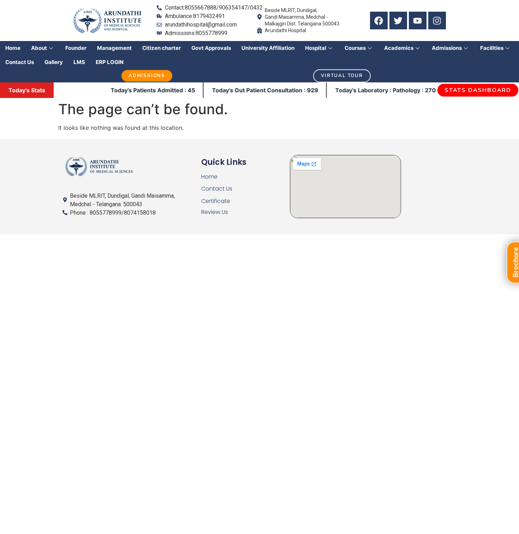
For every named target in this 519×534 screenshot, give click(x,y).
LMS (79, 62)
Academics (398, 48)
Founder (75, 48)
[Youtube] (417, 20)
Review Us (214, 212)
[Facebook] (379, 20)
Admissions (447, 48)
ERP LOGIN (110, 62)
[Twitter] (398, 20)
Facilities (491, 48)
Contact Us (19, 62)
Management (114, 48)
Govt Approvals (211, 48)
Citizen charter (161, 48)
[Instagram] (437, 20)
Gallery (53, 62)
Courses (355, 48)
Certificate (215, 201)
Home (12, 48)
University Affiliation (267, 48)
